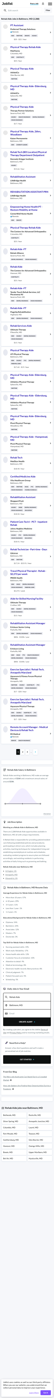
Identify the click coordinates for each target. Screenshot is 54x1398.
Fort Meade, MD (10, 1133)
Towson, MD (34, 1133)
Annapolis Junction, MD (39, 1121)
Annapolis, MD (11, 875)
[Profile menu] (42, 3)
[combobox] (27, 997)
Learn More (34, 1393)
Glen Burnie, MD (36, 1140)
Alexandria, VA (11, 878)
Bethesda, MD (9, 1115)
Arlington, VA (11, 871)
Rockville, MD (35, 1115)
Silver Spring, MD (10, 1121)
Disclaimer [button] (47, 814)
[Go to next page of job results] (35, 752)
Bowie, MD (8, 1152)
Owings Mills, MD (36, 1146)
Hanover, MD (9, 1146)
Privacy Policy (16, 1033)
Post (34, 4)
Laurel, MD (33, 1127)
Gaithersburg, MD (11, 1140)
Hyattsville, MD (35, 1158)
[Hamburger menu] (50, 3)
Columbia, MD (9, 1127)
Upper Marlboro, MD (38, 1152)
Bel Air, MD (8, 1158)
